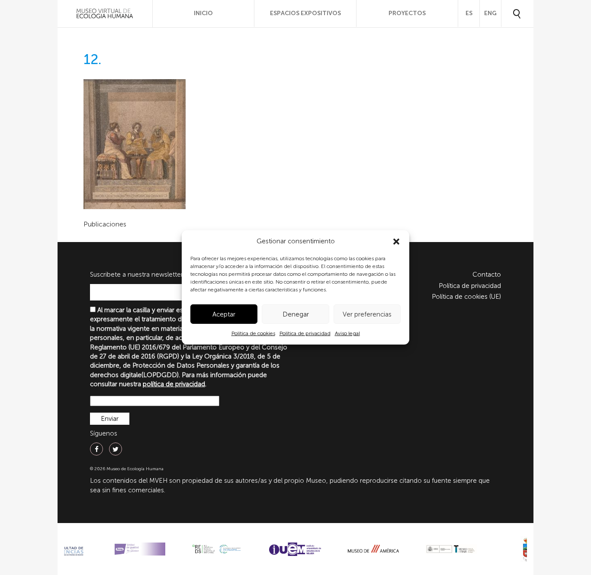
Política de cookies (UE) (466, 296)
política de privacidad (174, 384)
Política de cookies (253, 333)
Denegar (296, 314)
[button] (396, 241)
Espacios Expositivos (305, 13)
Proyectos (407, 13)
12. (93, 59)
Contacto (486, 274)
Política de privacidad (305, 333)
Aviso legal (347, 333)
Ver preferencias (367, 314)
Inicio (203, 13)
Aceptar (223, 314)
